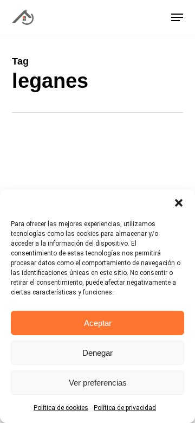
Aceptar (98, 323)
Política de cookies (61, 408)
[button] (178, 202)
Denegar (97, 352)
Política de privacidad (125, 408)
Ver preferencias (98, 382)
